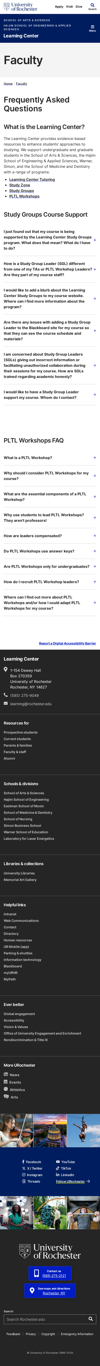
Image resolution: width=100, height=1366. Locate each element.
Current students (17, 739)
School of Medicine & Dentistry (28, 812)
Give (79, 6)
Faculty (21, 83)
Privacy (31, 1334)
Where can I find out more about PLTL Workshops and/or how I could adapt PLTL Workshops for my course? (42, 603)
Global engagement (19, 1014)
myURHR (10, 972)
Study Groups (21, 190)
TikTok (66, 1168)
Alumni (9, 758)
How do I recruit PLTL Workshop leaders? (41, 581)
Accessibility (14, 1020)
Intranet (10, 914)
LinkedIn (67, 1175)
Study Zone (19, 185)
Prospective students (21, 732)
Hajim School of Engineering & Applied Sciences (37, 27)
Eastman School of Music (24, 806)
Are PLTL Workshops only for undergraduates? (47, 566)
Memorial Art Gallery (20, 879)
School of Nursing (18, 819)
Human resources (18, 940)
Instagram (35, 1175)
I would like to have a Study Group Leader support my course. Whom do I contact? (41, 394)
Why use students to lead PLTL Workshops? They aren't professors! (44, 517)
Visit (69, 6)
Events (15, 1082)
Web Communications (21, 920)
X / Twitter (35, 1168)
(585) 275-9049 (24, 695)
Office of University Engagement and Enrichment (42, 1033)
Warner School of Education (26, 832)
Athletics (17, 1089)
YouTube (68, 1162)
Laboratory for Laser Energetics (29, 838)
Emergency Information (77, 1334)
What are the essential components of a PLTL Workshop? (45, 496)
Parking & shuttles (18, 953)
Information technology (22, 959)
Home (8, 83)
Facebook (33, 1162)
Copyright (48, 1334)
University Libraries (19, 873)
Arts (14, 1097)
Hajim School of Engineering (26, 799)
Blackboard (13, 966)
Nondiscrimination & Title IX (26, 1040)
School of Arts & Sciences (27, 20)
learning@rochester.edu (31, 703)
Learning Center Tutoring (32, 179)
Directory (11, 933)
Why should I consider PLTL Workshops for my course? (46, 475)
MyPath (10, 979)
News (14, 1074)
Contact (10, 927)
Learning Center (21, 36)
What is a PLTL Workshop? (28, 457)
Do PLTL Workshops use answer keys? (39, 551)
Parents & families (18, 745)
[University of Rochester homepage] (20, 7)
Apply (59, 6)
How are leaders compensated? (33, 535)
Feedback (13, 1334)
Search (8, 1311)
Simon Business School (22, 825)
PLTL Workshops (24, 196)
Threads (33, 1181)
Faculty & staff (15, 752)
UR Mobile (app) (16, 946)
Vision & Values (16, 1027)
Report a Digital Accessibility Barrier (67, 643)
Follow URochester (70, 1181)
